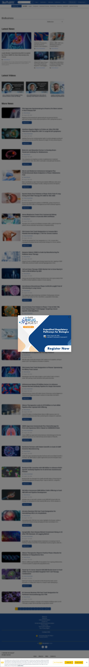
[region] (44, 662)
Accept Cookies (78, 662)
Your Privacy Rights (58, 662)
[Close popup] (69, 317)
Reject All (69, 662)
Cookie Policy (20, 665)
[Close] (86, 662)
